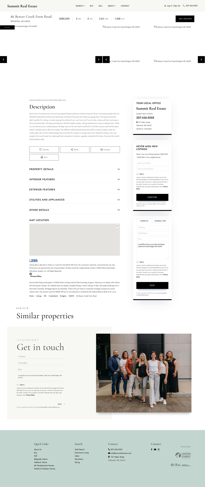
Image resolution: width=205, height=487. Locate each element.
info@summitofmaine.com (121, 453)
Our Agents (148, 129)
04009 (71, 296)
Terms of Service (142, 295)
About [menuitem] (111, 5)
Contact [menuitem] (125, 5)
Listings (39, 296)
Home (31, 296)
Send (152, 285)
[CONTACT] (185, 19)
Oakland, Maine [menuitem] (40, 462)
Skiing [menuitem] (77, 462)
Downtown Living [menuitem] (82, 452)
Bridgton (63, 296)
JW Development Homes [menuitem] (44, 465)
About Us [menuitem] (38, 449)
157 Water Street (116, 459)
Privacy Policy (35, 276)
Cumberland (53, 296)
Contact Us (139, 129)
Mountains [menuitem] (79, 459)
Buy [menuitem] (91, 5)
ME (45, 296)
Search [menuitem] (79, 5)
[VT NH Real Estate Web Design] (181, 456)
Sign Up (177, 5)
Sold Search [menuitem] (79, 449)
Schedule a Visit (160, 221)
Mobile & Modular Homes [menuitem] (44, 468)
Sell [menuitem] (100, 5)
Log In (169, 5)
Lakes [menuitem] (77, 455)
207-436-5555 (192, 5)
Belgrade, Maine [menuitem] (40, 459)
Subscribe (152, 197)
